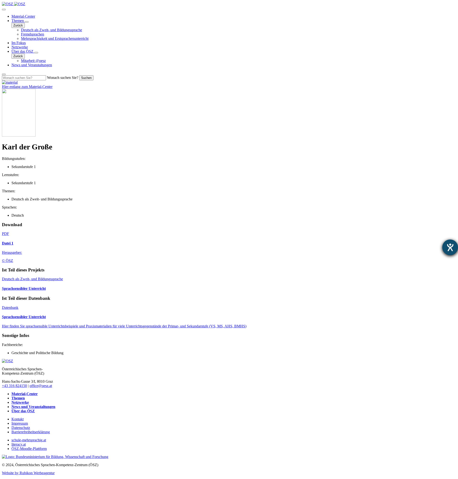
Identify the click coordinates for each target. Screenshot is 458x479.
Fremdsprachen (32, 34)
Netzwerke (19, 47)
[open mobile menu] (4, 9)
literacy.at (18, 444)
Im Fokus (18, 43)
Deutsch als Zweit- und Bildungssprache (51, 30)
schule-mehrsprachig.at (28, 440)
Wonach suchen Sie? (62, 78)
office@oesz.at (41, 386)
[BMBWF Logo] (55, 457)
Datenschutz (20, 428)
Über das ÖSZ (22, 51)
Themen (18, 21)
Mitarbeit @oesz (33, 61)
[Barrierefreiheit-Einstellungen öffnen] (450, 247)
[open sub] (27, 22)
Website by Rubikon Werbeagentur (28, 473)
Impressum (19, 423)
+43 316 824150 (14, 386)
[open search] (4, 74)
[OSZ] (7, 361)
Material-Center (23, 16)
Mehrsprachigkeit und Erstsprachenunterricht (54, 38)
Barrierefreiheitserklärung (30, 432)
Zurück (18, 25)
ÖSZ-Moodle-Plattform (29, 449)
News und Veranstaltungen (31, 65)
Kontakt (17, 419)
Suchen (86, 78)
